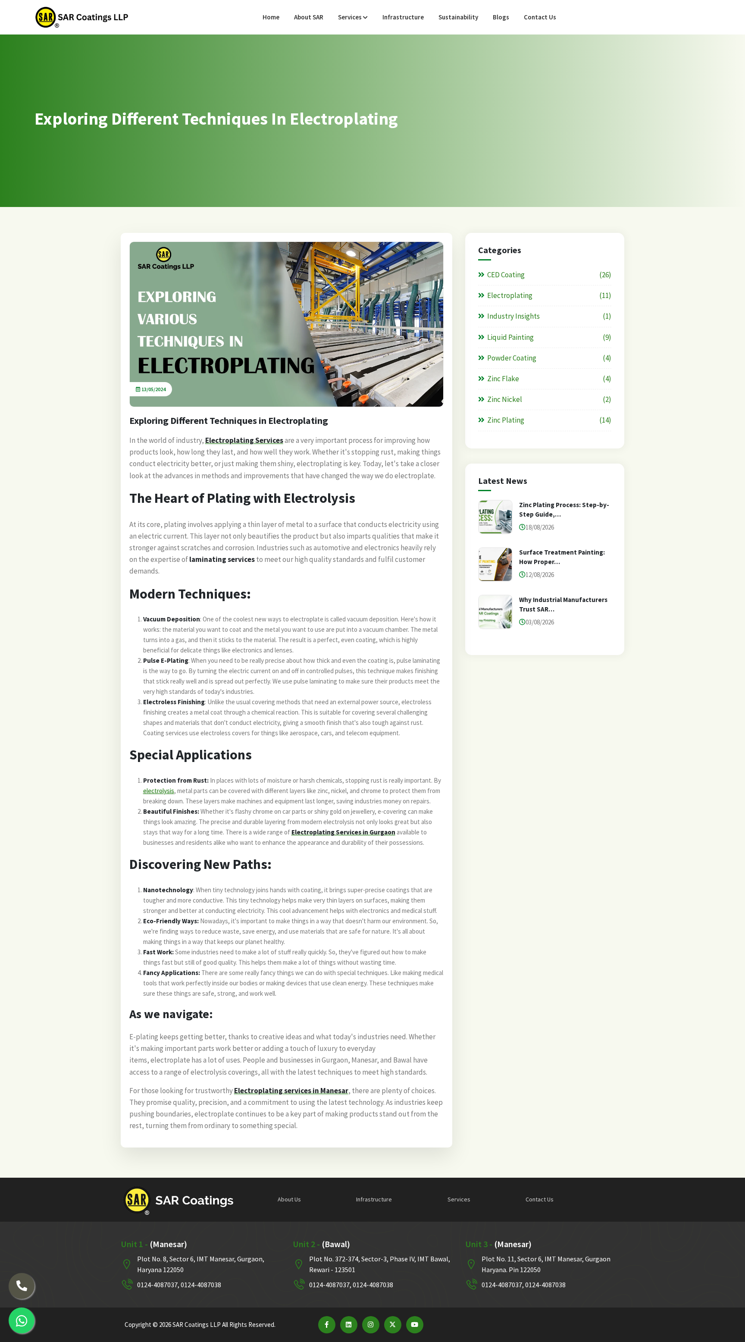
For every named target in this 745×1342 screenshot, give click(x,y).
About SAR (308, 17)
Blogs (501, 17)
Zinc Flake (503, 378)
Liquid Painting (510, 337)
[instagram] (370, 1324)
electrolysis (158, 791)
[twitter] (392, 1324)
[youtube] (414, 1324)
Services (350, 17)
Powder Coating (511, 358)
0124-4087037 (157, 1284)
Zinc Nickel (504, 399)
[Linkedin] (348, 1324)
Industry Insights (513, 316)
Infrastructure (403, 17)
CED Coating (506, 274)
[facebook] (326, 1324)
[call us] (21, 1286)
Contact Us (540, 17)
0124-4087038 (201, 1284)
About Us (289, 1199)
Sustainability (458, 17)
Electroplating (509, 295)
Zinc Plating (505, 420)
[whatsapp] (21, 1320)
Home (271, 17)
